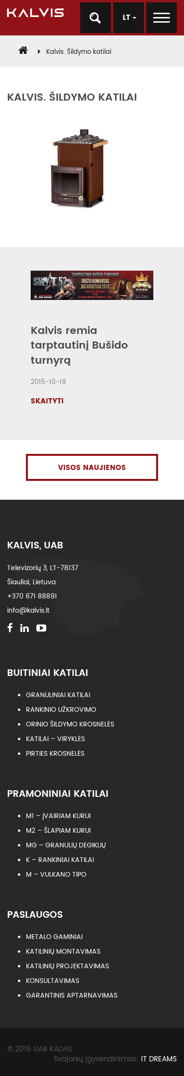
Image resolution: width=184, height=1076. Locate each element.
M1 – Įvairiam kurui (58, 816)
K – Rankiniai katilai (60, 859)
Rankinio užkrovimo (61, 709)
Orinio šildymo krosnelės (70, 724)
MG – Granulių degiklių (66, 845)
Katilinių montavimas (63, 951)
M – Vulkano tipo (56, 874)
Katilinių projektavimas (67, 966)
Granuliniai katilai (58, 695)
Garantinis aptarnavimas (71, 995)
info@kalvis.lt (28, 610)
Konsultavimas (52, 980)
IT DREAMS (159, 1059)
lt (128, 18)
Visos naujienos (92, 468)
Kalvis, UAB (35, 546)
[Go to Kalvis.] (23, 52)
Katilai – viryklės (55, 739)
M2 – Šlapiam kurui (58, 830)
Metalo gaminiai (54, 936)
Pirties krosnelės (55, 753)
